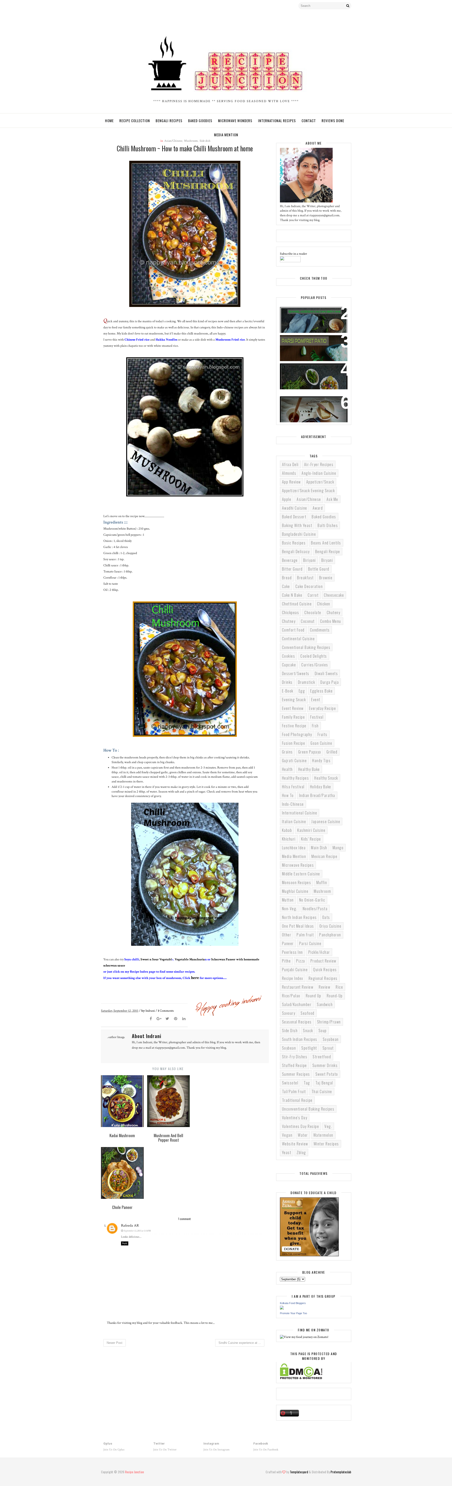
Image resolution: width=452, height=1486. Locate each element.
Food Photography (297, 734)
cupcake (289, 665)
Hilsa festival (293, 786)
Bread (287, 577)
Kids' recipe (311, 839)
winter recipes (326, 1144)
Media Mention (226, 134)
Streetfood (322, 1056)
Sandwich (325, 1004)
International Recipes (277, 120)
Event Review (293, 708)
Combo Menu (330, 621)
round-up (335, 996)
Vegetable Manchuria (190, 959)
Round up (313, 996)
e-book (287, 691)
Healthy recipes (295, 778)
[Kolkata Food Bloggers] (282, 1308)
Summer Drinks (325, 1065)
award (318, 508)
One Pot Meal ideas (298, 926)
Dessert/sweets (295, 673)
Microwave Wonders (235, 120)
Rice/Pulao (291, 996)
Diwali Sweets (326, 673)
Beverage (290, 560)
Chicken (323, 604)
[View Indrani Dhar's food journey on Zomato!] (304, 1337)
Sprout (328, 1048)
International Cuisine (299, 813)
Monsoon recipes (296, 882)
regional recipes (323, 978)
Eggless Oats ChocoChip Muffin (312, 403)
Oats (326, 917)
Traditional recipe (297, 1100)
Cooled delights (313, 656)
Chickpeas (290, 612)
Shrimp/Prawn (329, 1022)
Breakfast (305, 577)
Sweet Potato (326, 1074)
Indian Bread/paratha (317, 795)
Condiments (320, 630)
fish (315, 726)
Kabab (287, 830)
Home (109, 120)
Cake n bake (292, 595)
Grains (287, 752)
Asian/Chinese (309, 499)
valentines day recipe (300, 1126)
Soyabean (331, 1039)
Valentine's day (294, 1117)
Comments (166, 1011)
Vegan (287, 1135)
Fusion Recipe (293, 743)
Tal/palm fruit (294, 1091)
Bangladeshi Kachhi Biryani (309, 313)
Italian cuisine (294, 821)
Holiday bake (320, 786)
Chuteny (333, 612)
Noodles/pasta (315, 908)
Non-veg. (289, 908)
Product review (323, 961)
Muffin (321, 882)
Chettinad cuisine (297, 604)
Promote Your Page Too (293, 1313)
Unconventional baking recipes (308, 1109)
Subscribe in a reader (293, 254)
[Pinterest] (175, 1019)
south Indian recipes (299, 1039)
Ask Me (332, 499)
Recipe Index (292, 978)
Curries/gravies (314, 665)
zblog (301, 1152)
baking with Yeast (297, 525)
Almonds (289, 473)
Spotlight (309, 1048)
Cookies (288, 656)
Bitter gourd (292, 569)
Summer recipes (296, 1074)
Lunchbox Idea (294, 847)
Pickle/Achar (319, 952)
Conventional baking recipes (306, 647)
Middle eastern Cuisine (301, 874)
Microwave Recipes (298, 865)
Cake (286, 586)
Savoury (288, 1013)
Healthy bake (309, 769)
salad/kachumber (297, 1004)
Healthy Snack (326, 778)
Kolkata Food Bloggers (293, 1303)
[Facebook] (121, 5)
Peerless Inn (292, 952)
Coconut (308, 621)
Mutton (288, 900)
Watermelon (323, 1135)
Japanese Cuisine (325, 821)
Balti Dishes (328, 525)
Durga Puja (329, 682)
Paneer (288, 943)
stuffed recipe (294, 1065)
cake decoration (309, 586)
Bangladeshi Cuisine (299, 534)
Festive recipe (294, 726)
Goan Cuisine (321, 743)
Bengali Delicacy (296, 551)
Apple (286, 499)
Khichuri (289, 839)
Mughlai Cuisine (295, 891)
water (303, 1135)
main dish (319, 847)
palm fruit (305, 935)
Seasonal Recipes (297, 1022)
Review (324, 987)
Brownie (326, 577)
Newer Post (114, 1343)
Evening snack (294, 699)
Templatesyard (299, 1471)
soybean (289, 1048)
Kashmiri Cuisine (311, 830)
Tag (307, 1083)
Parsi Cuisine (310, 943)
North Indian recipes (299, 917)
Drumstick (306, 682)
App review (291, 482)
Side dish (290, 1030)
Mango (338, 847)
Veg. (328, 1126)
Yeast (286, 1152)
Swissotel (290, 1083)
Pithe (286, 961)
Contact (309, 120)
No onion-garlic (312, 900)
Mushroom (322, 891)
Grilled (332, 752)
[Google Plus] (159, 1019)
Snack (308, 1030)
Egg (302, 691)
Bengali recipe (327, 551)
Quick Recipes (325, 969)
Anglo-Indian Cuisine (319, 473)
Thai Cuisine (321, 1091)
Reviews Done (333, 120)
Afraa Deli (290, 464)
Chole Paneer (295, 370)
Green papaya (309, 752)
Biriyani (309, 560)
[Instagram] (112, 5)
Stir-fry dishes (294, 1056)
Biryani (327, 560)
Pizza (300, 961)
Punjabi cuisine (295, 969)
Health (287, 769)
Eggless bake (321, 691)
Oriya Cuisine (330, 926)
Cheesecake (334, 595)
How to (288, 795)
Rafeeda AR (130, 1225)
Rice (339, 987)
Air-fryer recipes (319, 464)
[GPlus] (129, 5)
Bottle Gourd (318, 569)
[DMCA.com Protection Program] (301, 1378)
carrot (313, 595)
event (315, 699)
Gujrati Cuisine (294, 760)
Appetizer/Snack (320, 482)
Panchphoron (330, 935)
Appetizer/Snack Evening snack (308, 490)
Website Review (295, 1144)
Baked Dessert (294, 516)
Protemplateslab (341, 1471)
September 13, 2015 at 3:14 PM (137, 1230)
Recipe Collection (134, 120)
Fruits (322, 734)
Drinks (287, 682)
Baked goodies (324, 516)
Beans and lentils (326, 543)
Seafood (308, 1013)
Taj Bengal (324, 1083)
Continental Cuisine (298, 638)
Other (286, 935)
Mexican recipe (324, 856)
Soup (323, 1030)
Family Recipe (293, 717)
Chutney (289, 621)
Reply (124, 1243)
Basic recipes (294, 543)
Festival (316, 717)
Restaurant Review (298, 987)
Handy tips (321, 760)
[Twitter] (104, 5)
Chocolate (312, 612)
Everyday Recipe (322, 708)
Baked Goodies (200, 120)
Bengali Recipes (169, 120)
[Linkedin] (183, 1019)
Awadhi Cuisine (294, 508)
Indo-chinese (293, 804)
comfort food (293, 630)
